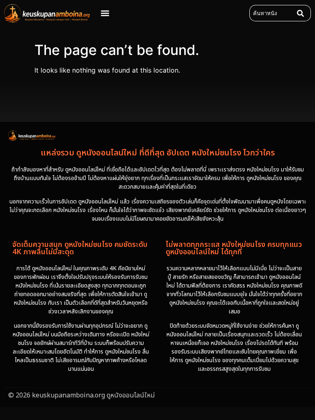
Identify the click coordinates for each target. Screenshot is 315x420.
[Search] (302, 13)
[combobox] (271, 13)
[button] (105, 13)
